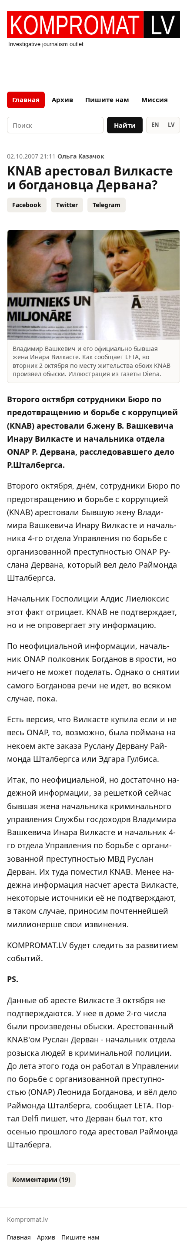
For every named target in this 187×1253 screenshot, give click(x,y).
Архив (62, 99)
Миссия (154, 99)
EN (155, 125)
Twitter (67, 205)
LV (171, 125)
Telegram (106, 205)
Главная (26, 99)
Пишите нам (107, 99)
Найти (125, 125)
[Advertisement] (93, 67)
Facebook (26, 205)
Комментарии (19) (41, 1179)
